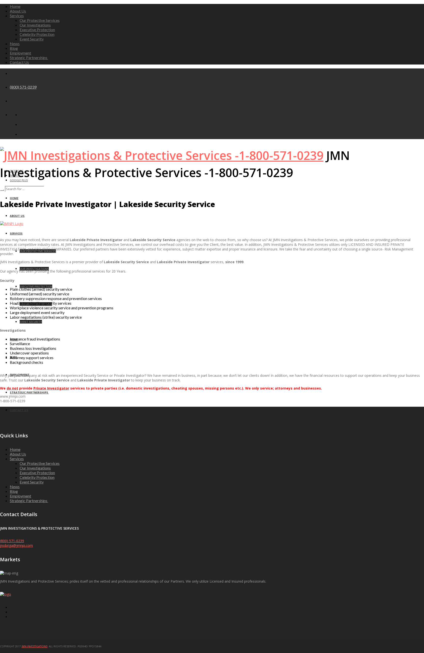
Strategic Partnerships (29, 57)
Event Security (32, 39)
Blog (14, 48)
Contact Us (19, 62)
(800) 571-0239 (23, 87)
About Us (18, 11)
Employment (20, 53)
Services (17, 15)
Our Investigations (35, 25)
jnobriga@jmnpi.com (16, 545)
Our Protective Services (40, 20)
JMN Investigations (34, 646)
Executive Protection (37, 29)
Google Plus (19, 180)
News (15, 43)
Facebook (16, 171)
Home (15, 6)
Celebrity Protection (37, 34)
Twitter (15, 175)
